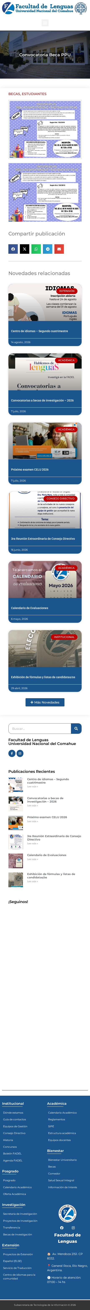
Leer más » (32, 786)
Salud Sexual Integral (61, 1180)
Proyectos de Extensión (18, 1254)
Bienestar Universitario (62, 1159)
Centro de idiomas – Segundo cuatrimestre (39, 331)
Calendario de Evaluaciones (29, 608)
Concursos (10, 1146)
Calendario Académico (17, 1187)
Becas (14, 94)
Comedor (54, 1173)
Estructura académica (62, 1133)
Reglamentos (56, 1119)
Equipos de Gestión (15, 1126)
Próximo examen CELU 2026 (30, 469)
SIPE (51, 1126)
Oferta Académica (14, 1194)
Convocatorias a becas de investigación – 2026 (42, 400)
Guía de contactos (14, 1119)
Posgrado (9, 1180)
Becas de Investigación (17, 1234)
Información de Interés (62, 1187)
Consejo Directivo (14, 1133)
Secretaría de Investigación (20, 1213)
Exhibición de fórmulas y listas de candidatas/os (43, 677)
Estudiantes (34, 94)
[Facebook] (62, 1228)
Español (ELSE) (12, 1261)
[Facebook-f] (11, 753)
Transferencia (11, 1227)
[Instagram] (20, 753)
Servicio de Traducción (17, 1268)
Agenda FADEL (12, 1160)
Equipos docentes (59, 1140)
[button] (45, 22)
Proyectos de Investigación (20, 1220)
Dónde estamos (13, 1112)
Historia (8, 1140)
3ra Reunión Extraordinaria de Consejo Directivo (43, 538)
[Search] (76, 728)
